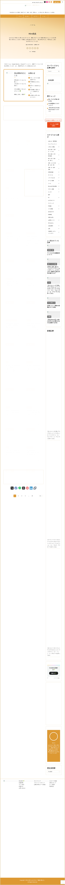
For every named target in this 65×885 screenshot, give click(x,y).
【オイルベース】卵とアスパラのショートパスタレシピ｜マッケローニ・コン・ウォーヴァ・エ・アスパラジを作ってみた (53, 435)
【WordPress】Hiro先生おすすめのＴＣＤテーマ (53, 109)
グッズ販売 (52, 784)
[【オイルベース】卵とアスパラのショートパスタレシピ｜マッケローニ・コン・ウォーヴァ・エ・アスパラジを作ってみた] (13, 134)
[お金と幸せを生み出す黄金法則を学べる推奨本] (13, 440)
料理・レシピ (8, 233)
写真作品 (51, 786)
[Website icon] (27, 48)
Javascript (29, 362)
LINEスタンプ (52, 782)
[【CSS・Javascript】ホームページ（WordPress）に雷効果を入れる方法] (34, 355)
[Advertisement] (23, 112)
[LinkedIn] (31, 488)
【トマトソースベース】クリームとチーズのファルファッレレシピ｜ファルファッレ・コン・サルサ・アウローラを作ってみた (53, 543)
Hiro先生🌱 (21, 781)
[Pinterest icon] (35, 48)
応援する (21, 786)
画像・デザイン (9, 279)
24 (32, 495)
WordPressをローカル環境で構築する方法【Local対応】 (33, 452)
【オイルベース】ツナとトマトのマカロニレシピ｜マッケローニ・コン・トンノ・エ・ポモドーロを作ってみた (13, 194)
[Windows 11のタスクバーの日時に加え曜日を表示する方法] (34, 400)
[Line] (19, 488)
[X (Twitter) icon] (30, 48)
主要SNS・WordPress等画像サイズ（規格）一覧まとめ (13, 283)
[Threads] (23, 488)
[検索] (62, 1)
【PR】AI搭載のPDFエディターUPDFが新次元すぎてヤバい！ (13, 412)
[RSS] (51, 2)
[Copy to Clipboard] (35, 488)
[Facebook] (15, 488)
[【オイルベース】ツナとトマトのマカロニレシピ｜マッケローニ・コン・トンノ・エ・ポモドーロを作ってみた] (13, 181)
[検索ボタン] (59, 71)
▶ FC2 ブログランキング (37, 2)
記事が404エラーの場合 (40, 784)
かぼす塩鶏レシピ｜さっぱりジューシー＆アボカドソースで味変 (13, 238)
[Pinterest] (49, 2)
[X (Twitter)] (45, 2)
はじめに (27, 16)
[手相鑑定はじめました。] (34, 83)
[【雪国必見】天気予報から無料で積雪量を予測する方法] (13, 313)
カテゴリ (36, 16)
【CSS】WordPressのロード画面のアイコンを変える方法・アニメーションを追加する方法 (13, 369)
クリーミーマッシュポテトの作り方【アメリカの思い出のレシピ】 (33, 283)
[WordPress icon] (38, 48)
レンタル (29, 320)
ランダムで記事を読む (53, 124)
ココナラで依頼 (53, 781)
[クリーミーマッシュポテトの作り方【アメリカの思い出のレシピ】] (34, 271)
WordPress (30, 447)
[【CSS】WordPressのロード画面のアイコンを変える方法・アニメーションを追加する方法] (13, 355)
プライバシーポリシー (39, 782)
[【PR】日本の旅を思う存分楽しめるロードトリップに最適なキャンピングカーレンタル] (34, 313)
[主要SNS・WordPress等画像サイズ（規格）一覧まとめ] (13, 271)
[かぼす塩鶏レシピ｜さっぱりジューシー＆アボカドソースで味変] (13, 226)
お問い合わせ (57, 2)
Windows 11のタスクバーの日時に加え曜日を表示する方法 (33, 412)
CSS (7, 362)
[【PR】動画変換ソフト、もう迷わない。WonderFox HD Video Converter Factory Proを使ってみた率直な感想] (34, 226)
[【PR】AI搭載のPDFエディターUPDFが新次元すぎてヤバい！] (13, 400)
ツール (43, 16)
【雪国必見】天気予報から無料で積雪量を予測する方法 (13, 325)
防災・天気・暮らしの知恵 (11, 320)
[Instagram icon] (32, 48)
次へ (40, 495)
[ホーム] (30, 51)
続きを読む (8, 171)
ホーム (20, 16)
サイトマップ (37, 781)
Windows (29, 407)
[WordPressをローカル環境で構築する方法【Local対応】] (34, 440)
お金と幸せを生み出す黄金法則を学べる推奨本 (13, 452)
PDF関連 (8, 407)
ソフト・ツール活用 (31, 233)
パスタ (7, 141)
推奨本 (7, 447)
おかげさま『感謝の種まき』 (38, 880)
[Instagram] (47, 2)
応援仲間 (21, 782)
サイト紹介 (21, 784)
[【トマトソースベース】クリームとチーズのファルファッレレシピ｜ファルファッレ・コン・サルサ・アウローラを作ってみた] (34, 134)
